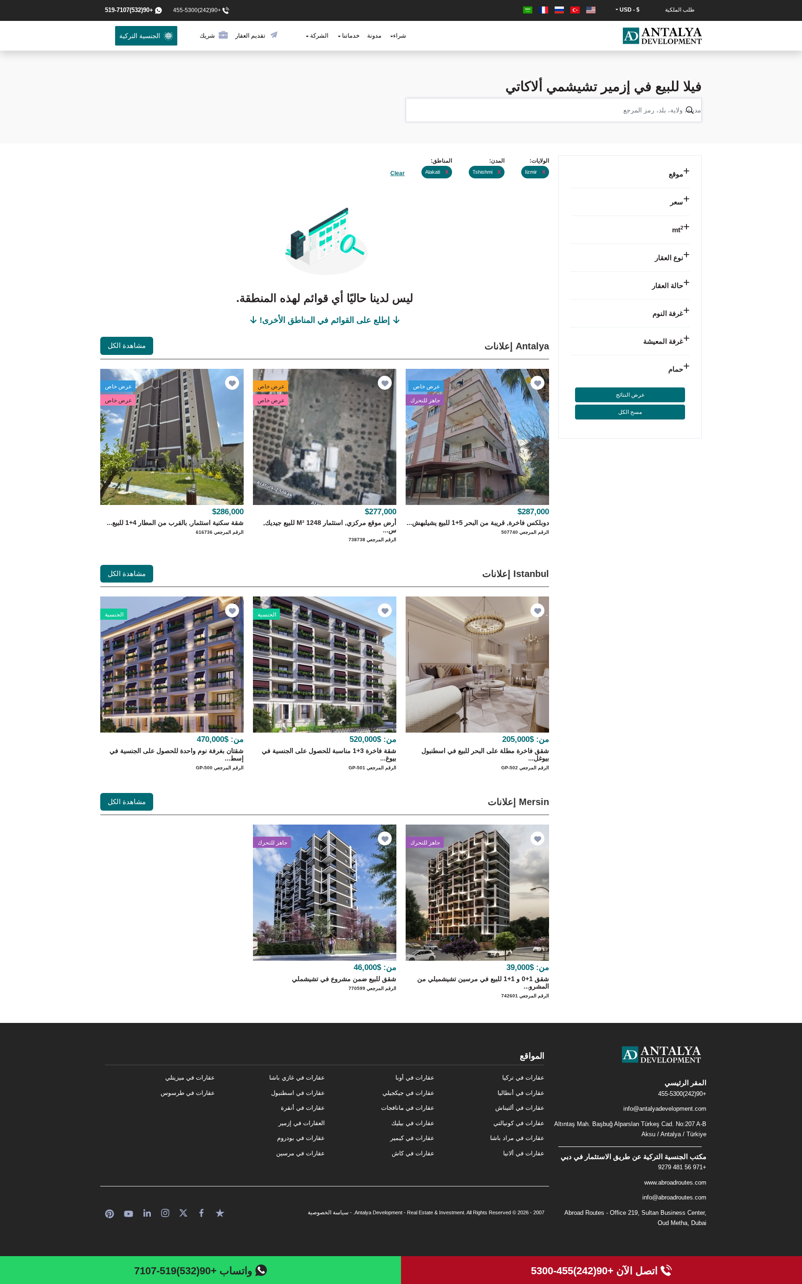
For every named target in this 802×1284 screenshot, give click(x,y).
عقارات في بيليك (412, 1123)
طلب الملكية (680, 10)
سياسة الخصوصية (328, 1212)
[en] (589, 10)
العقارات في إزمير (301, 1123)
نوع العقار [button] (669, 258)
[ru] (558, 10)
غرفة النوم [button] (668, 313)
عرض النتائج (630, 395)
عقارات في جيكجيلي (408, 1092)
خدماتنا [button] (350, 35)
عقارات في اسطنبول (298, 1092)
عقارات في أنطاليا (521, 1092)
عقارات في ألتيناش (519, 1107)
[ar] (527, 10)
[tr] (574, 10)
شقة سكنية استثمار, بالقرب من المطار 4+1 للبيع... (175, 522)
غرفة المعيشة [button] (663, 341)
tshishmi (486, 172)
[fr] (542, 10)
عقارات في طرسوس (188, 1092)
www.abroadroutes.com (675, 1182)
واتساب (194, 1271)
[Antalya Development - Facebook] (201, 1212)
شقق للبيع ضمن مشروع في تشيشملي (344, 979)
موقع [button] (676, 174)
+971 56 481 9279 (682, 1167)
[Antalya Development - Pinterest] (109, 1212)
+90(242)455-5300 (682, 1093)
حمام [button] (675, 369)
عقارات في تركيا (523, 1077)
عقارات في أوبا (414, 1077)
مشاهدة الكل (127, 345)
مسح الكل (630, 412)
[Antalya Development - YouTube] (128, 1212)
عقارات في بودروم (301, 1137)
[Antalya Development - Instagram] (165, 1212)
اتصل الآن (595, 1271)
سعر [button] (676, 202)
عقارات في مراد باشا (517, 1137)
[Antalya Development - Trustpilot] (220, 1212)
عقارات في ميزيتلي (190, 1077)
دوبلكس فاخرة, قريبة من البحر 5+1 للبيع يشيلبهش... (478, 522)
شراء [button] (399, 35)
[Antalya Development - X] (183, 1212)
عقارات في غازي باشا (297, 1077)
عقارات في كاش (413, 1153)
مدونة (374, 35)
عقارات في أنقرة (303, 1107)
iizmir (535, 172)
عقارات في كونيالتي (518, 1123)
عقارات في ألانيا (523, 1153)
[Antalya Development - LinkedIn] (147, 1212)
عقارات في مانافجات (407, 1107)
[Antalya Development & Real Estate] (662, 35)
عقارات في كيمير (412, 1137)
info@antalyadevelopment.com (664, 1108)
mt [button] (677, 230)
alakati (436, 172)
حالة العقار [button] (667, 285)
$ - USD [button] (629, 10)
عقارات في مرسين (300, 1153)
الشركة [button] (319, 35)
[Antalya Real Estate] (630, 1062)
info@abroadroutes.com (674, 1197)
